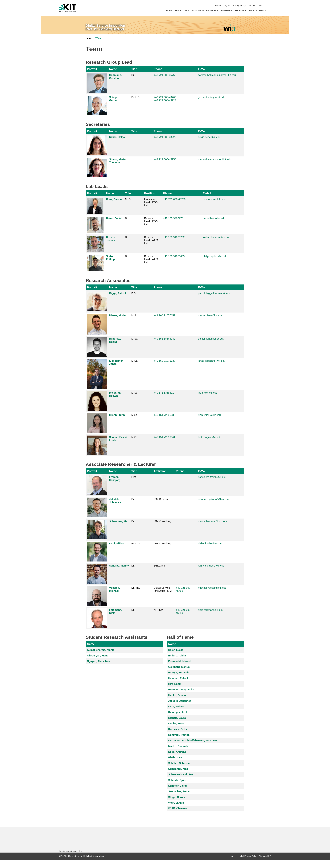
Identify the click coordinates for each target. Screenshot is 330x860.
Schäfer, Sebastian (179, 763)
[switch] (270, 5)
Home (218, 6)
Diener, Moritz (117, 315)
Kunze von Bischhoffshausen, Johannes (192, 740)
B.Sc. (134, 293)
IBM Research (162, 499)
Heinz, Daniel (114, 218)
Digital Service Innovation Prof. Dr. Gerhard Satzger (105, 27)
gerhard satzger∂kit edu (211, 97)
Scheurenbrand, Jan (180, 774)
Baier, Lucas (175, 649)
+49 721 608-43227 (165, 100)
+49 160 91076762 (174, 237)
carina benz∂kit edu (214, 199)
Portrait (92, 69)
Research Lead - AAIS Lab (151, 240)
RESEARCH (212, 10)
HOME (169, 10)
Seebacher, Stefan (179, 791)
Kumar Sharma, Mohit (100, 649)
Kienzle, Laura (177, 717)
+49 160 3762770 (173, 218)
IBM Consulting (162, 521)
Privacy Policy (239, 6)
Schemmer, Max (119, 521)
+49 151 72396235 (164, 415)
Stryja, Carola (176, 797)
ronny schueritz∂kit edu (211, 565)
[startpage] (270, 10)
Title (134, 69)
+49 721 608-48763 (165, 97)
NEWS (178, 10)
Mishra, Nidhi (117, 415)
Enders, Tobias (177, 655)
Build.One (159, 565)
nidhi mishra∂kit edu (209, 415)
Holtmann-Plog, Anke (181, 689)
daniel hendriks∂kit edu (211, 338)
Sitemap (252, 6)
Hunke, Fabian (177, 695)
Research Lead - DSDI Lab (151, 221)
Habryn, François (178, 672)
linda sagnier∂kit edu (209, 437)
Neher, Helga (117, 137)
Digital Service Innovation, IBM (163, 589)
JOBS (251, 10)
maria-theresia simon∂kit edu (214, 159)
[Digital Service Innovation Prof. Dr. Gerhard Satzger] (229, 27)
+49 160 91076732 (164, 360)
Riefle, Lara (175, 757)
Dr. (133, 75)
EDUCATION (198, 10)
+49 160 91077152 (164, 315)
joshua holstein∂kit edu (216, 237)
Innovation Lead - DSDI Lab (151, 202)
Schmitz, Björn (177, 780)
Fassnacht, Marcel (179, 661)
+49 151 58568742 (164, 338)
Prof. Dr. (136, 97)
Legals (227, 6)
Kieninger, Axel (177, 712)
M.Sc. (134, 315)
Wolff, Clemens (177, 808)
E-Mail (202, 69)
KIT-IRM (158, 609)
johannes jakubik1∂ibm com (213, 499)
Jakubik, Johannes (179, 700)
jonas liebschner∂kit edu (211, 360)
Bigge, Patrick (117, 293)
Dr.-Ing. (135, 587)
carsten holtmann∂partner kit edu (217, 75)
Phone (158, 69)
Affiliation (160, 471)
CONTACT (261, 10)
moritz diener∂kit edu (210, 315)
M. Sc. (129, 199)
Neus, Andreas (177, 751)
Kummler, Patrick (178, 734)
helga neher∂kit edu (209, 137)
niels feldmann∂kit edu (210, 609)
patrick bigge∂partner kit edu (214, 293)
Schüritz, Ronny (119, 565)
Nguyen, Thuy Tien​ (98, 661)
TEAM (186, 10)
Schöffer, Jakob (177, 785)
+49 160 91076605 (174, 256)
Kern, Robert (176, 706)
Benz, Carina (114, 199)
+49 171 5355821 (164, 392)
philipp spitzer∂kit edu (215, 256)
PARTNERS (226, 10)
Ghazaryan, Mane (97, 655)
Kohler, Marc (176, 723)
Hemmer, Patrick (178, 678)
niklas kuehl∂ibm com (210, 543)
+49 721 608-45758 (165, 159)
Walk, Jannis (176, 802)
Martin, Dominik (178, 746)
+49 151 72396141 (164, 437)
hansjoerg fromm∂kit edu (212, 477)
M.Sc (134, 392)
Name (113, 69)
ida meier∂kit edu (207, 392)
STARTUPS (240, 10)
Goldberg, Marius (179, 666)
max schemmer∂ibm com (212, 521)
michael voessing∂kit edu (212, 587)
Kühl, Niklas (116, 543)
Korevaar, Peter (177, 729)
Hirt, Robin (175, 683)
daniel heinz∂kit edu (214, 218)
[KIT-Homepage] (67, 8)
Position (149, 193)
